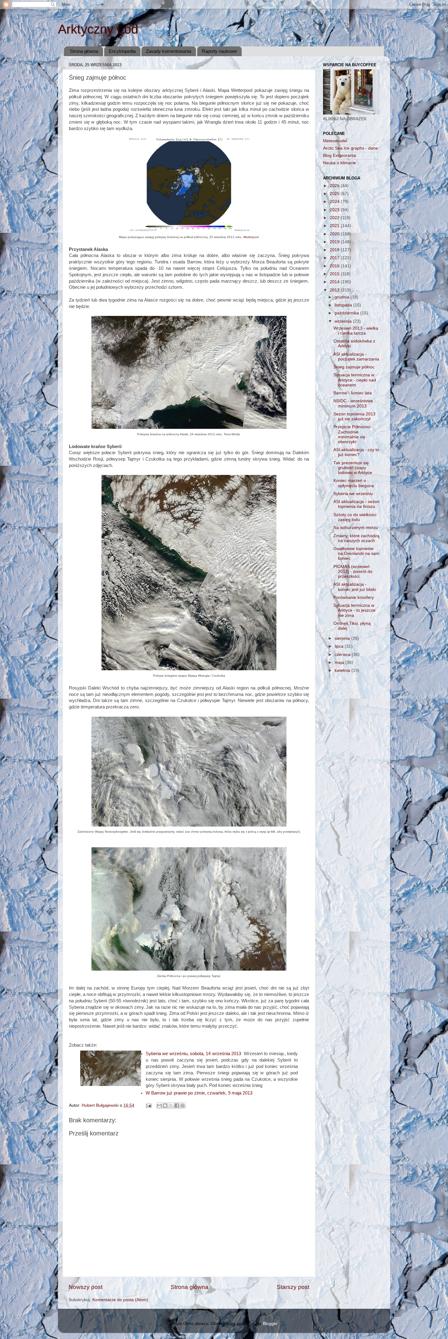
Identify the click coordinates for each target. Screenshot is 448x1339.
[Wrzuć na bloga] (165, 1105)
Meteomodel (335, 141)
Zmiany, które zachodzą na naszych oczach (356, 538)
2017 (335, 257)
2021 (335, 225)
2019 (335, 242)
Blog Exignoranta (339, 155)
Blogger (270, 1323)
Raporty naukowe (219, 51)
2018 (335, 250)
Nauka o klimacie (339, 163)
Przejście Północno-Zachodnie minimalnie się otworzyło (352, 434)
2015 (335, 274)
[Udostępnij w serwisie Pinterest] (183, 1105)
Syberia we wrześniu (353, 493)
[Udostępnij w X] (171, 1105)
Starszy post (293, 1287)
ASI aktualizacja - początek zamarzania (356, 356)
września (344, 321)
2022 (335, 217)
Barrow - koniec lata (352, 393)
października (347, 313)
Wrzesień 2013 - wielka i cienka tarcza (355, 330)
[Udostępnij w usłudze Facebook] (177, 1105)
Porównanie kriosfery (353, 597)
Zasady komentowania (168, 51)
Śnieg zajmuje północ (354, 367)
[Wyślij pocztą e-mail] (159, 1105)
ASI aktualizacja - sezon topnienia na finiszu (356, 504)
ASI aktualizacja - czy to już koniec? (356, 452)
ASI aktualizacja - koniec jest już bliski (354, 587)
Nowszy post (85, 1287)
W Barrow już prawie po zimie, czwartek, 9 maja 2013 (199, 1093)
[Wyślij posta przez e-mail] (148, 1105)
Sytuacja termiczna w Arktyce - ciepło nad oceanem (354, 380)
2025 (335, 193)
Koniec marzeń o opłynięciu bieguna (353, 483)
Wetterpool (250, 237)
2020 (335, 234)
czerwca (343, 654)
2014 (335, 282)
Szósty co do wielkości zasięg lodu (354, 517)
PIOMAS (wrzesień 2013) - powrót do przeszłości (352, 571)
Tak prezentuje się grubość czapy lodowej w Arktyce (352, 468)
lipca (340, 646)
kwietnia (343, 670)
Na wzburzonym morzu (355, 527)
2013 (335, 290)
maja (340, 662)
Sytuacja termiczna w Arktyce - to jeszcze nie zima (354, 610)
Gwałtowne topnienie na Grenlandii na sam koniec (356, 553)
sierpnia (343, 638)
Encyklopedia (122, 51)
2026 (335, 185)
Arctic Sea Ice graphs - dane (350, 148)
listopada (344, 305)
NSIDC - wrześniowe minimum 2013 (353, 403)
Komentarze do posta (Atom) (120, 1299)
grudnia (342, 297)
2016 (335, 266)
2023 (335, 210)
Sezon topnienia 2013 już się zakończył (354, 416)
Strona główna (84, 51)
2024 (335, 201)
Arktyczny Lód (98, 29)
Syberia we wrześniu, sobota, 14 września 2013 (195, 1053)
